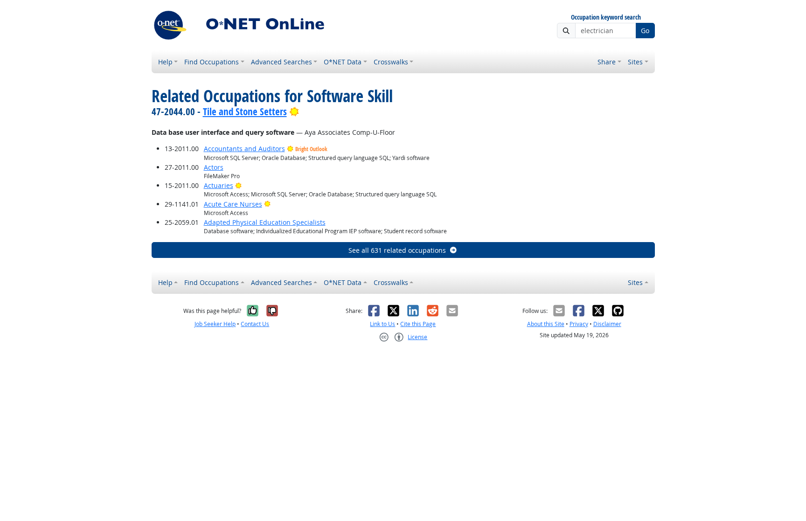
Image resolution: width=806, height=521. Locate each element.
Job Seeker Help (215, 324)
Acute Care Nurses (233, 204)
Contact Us (255, 324)
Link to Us (382, 324)
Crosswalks (391, 61)
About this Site (545, 324)
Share (607, 61)
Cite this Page (418, 324)
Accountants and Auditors (244, 148)
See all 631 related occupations (397, 250)
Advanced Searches (281, 61)
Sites (635, 61)
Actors (213, 167)
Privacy (579, 324)
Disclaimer (607, 324)
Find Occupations (211, 61)
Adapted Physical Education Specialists (265, 222)
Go (645, 30)
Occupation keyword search (606, 17)
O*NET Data (342, 61)
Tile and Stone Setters (245, 111)
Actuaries (218, 185)
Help (165, 61)
